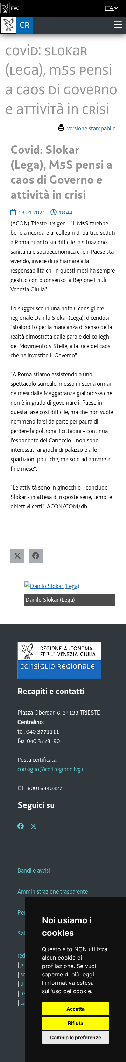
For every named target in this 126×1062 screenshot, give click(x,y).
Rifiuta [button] (75, 1023)
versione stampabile (90, 128)
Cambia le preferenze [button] (75, 1037)
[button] (17, 556)
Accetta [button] (75, 1009)
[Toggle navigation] (118, 25)
